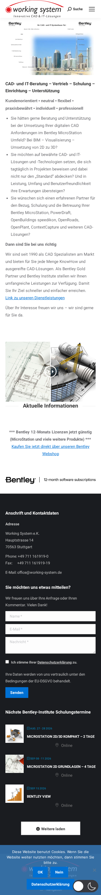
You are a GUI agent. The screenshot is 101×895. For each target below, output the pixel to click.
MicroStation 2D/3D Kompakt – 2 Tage (61, 736)
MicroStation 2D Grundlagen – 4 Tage (61, 767)
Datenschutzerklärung (50, 884)
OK (40, 872)
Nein (59, 872)
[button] (85, 886)
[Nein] (94, 870)
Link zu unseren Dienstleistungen (35, 297)
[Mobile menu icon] (92, 9)
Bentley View (39, 796)
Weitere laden (53, 829)
